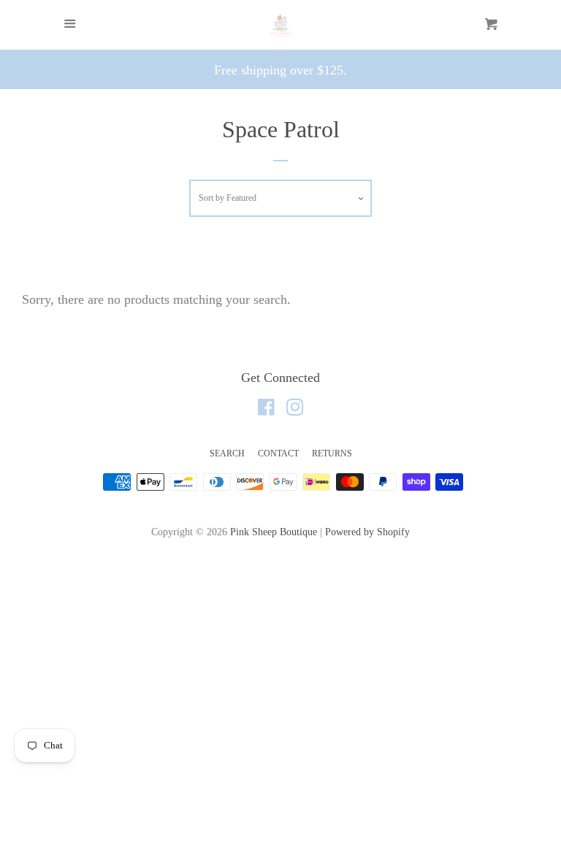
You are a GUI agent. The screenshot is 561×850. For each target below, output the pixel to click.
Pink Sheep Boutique (273, 531)
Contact (278, 453)
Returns (332, 453)
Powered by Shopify (367, 531)
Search (227, 453)
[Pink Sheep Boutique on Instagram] (295, 409)
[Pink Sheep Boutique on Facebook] (266, 409)
